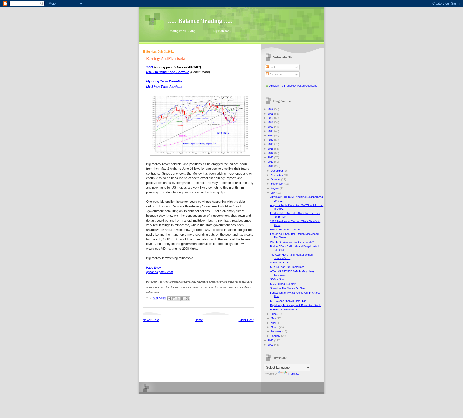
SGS (149, 67)
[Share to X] (178, 298)
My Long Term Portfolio (164, 81)
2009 (271, 344)
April (274, 322)
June (274, 313)
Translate (293, 373)
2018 (271, 135)
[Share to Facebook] (182, 298)
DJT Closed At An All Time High (288, 300)
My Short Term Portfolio (164, 86)
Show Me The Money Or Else (287, 288)
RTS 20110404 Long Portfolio (167, 72)
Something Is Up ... (281, 262)
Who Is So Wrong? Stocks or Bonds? (292, 242)
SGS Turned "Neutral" (283, 284)
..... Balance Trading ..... (200, 20)
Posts (272, 67)
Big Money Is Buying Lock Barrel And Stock (295, 305)
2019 (271, 131)
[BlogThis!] (173, 298)
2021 (271, 122)
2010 (271, 340)
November (277, 175)
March (275, 327)
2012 (271, 161)
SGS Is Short (278, 279)
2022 (271, 117)
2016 (271, 144)
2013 (271, 157)
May (274, 318)
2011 (271, 166)
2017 (271, 139)
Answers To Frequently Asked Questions (293, 85)
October (276, 179)
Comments (275, 74)
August (275, 188)
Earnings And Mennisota (284, 309)
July (273, 192)
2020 (271, 126)
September (277, 183)
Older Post (246, 320)
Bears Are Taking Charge (285, 229)
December (277, 170)
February (276, 331)
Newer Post (151, 320)
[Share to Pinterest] (187, 298)
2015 (271, 148)
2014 (271, 153)
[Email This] (169, 298)
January (276, 335)
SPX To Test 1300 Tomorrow (287, 266)
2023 (271, 113)
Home (199, 320)
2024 (271, 109)
